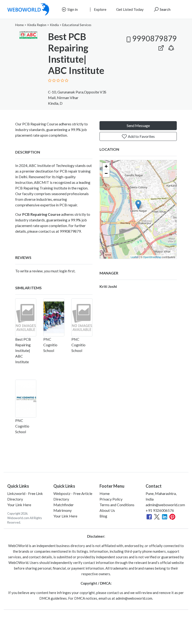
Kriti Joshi (108, 286)
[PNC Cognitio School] (54, 317)
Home (19, 25)
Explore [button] (99, 9)
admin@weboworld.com (165, 504)
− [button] (106, 173)
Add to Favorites (141, 136)
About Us (107, 510)
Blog (103, 516)
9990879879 (154, 38)
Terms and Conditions (117, 504)
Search (164, 9)
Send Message (138, 125)
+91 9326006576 (160, 510)
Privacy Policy (111, 499)
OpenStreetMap (152, 257)
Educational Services (76, 25)
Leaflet (134, 257)
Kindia (54, 25)
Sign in (72, 9)
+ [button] (106, 166)
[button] (171, 47)
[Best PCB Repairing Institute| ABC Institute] (25, 317)
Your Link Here (19, 504)
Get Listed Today (130, 9)
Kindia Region (36, 25)
